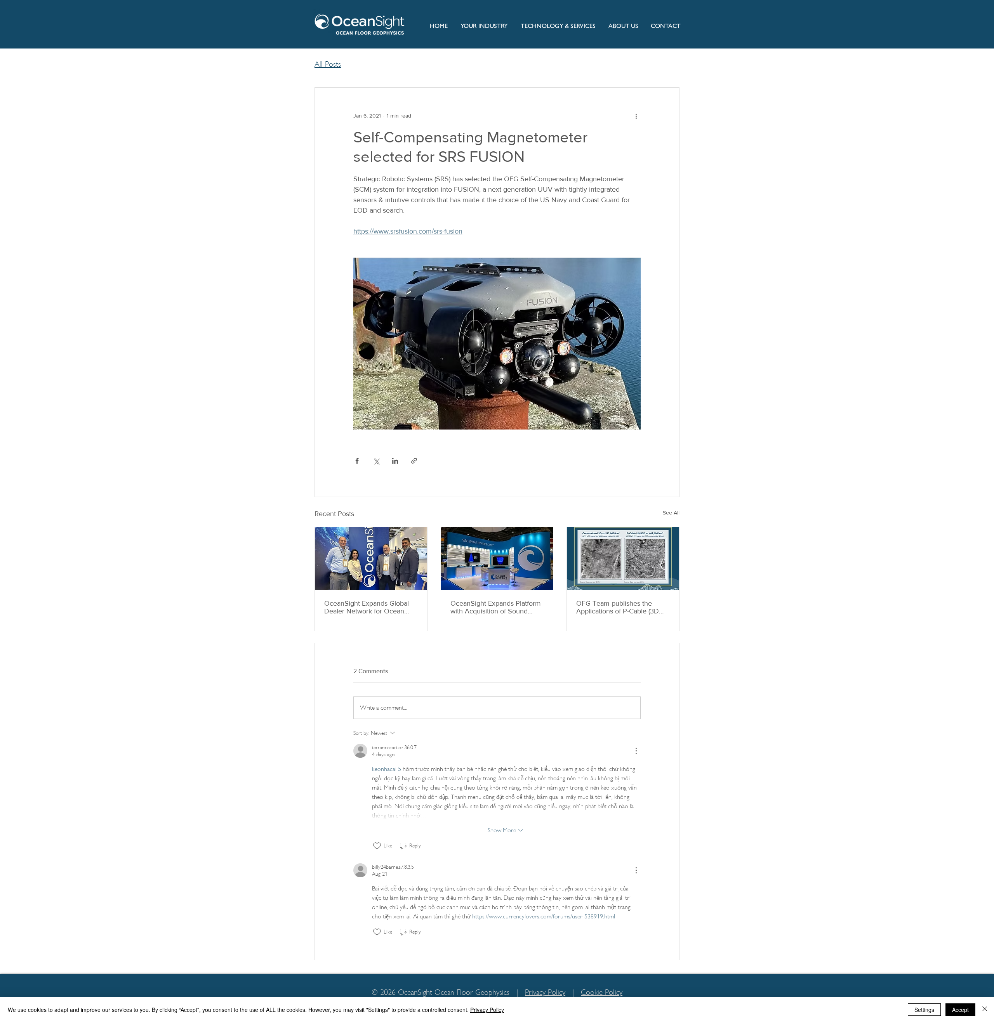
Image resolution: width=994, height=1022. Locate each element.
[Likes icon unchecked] (377, 846)
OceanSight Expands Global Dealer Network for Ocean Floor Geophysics (366, 607)
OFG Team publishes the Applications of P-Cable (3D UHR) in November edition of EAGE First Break (620, 607)
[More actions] (636, 115)
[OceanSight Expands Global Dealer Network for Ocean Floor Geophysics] (371, 558)
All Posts (328, 64)
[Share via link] (414, 460)
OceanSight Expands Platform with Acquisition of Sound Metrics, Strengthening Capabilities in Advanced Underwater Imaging (495, 607)
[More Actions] (636, 750)
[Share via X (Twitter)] (376, 460)
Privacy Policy (545, 992)
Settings (924, 1009)
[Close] (984, 1009)
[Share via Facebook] (357, 460)
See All (671, 512)
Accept (960, 1009)
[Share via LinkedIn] (395, 460)
